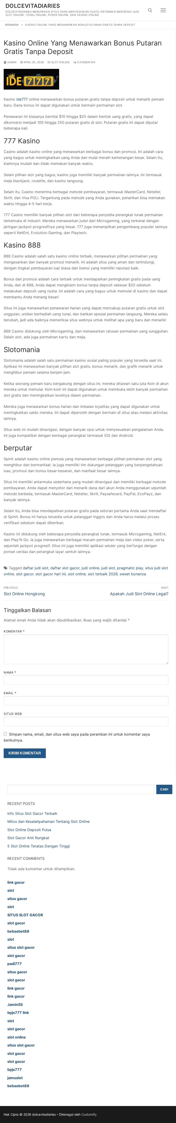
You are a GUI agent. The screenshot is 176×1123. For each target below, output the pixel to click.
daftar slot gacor (65, 568)
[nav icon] (163, 10)
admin (12, 62)
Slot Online (60, 62)
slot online (77, 574)
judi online (90, 568)
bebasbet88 (18, 931)
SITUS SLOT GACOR (25, 915)
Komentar (14, 631)
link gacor (16, 882)
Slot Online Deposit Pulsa (29, 829)
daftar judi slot (35, 568)
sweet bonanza (133, 574)
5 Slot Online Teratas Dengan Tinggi (38, 846)
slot (10, 890)
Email (10, 693)
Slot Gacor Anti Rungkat (28, 837)
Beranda (12, 24)
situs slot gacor (21, 947)
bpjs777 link (18, 1012)
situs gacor (17, 898)
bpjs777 (14, 1069)
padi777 (14, 963)
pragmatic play (130, 568)
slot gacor (24, 574)
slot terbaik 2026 (103, 574)
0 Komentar (85, 62)
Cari (164, 789)
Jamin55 (15, 1004)
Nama (10, 672)
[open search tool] (150, 10)
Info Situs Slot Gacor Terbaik (32, 813)
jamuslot (15, 1077)
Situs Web (13, 714)
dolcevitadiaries (33, 6)
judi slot (108, 568)
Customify (88, 1114)
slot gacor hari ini (51, 574)
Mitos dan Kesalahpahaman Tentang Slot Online (48, 821)
